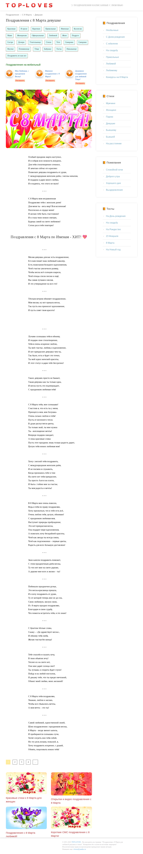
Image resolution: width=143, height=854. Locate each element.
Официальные (38, 35)
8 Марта (110, 243)
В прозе (24, 29)
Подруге (75, 35)
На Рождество (113, 229)
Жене (64, 35)
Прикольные (50, 29)
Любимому (111, 70)
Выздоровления (114, 190)
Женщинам (22, 35)
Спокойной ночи (114, 170)
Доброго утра (113, 176)
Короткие (36, 29)
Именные (65, 29)
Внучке (10, 49)
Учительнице (35, 42)
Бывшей (110, 137)
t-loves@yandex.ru (79, 849)
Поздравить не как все (16, 56)
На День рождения (116, 216)
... (35, 762)
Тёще (36, 49)
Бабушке (47, 49)
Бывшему (111, 130)
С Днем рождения (115, 37)
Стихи (48, 42)
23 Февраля (112, 236)
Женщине (111, 110)
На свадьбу (112, 50)
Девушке (110, 123)
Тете (58, 42)
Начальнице (72, 49)
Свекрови (69, 42)
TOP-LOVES (76, 842)
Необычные (112, 30)
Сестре (10, 42)
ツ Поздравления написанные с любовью (97, 5)
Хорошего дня (113, 183)
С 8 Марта (27, 15)
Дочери (21, 42)
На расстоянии (113, 143)
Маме (9, 35)
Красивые (11, 29)
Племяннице (24, 49)
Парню (109, 117)
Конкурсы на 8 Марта (117, 77)
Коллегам (78, 29)
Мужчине (110, 103)
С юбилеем (112, 43)
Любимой (53, 35)
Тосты (58, 49)
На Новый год (113, 249)
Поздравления (12, 15)
